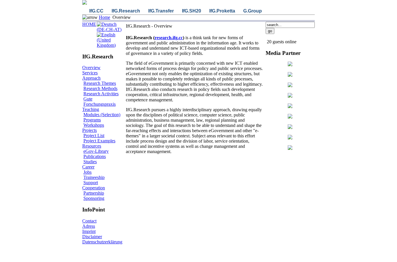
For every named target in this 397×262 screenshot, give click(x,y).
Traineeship (94, 177)
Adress (88, 226)
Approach (91, 78)
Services (90, 72)
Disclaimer (92, 236)
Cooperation (93, 187)
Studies (90, 161)
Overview (91, 67)
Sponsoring (93, 198)
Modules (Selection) (101, 114)
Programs (92, 119)
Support (90, 182)
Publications (94, 156)
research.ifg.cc (169, 37)
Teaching (90, 109)
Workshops (93, 125)
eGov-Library (96, 151)
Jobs (87, 172)
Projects (89, 130)
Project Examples (99, 140)
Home (104, 17)
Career (88, 166)
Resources (91, 145)
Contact (89, 220)
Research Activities (101, 93)
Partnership (93, 193)
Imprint (89, 231)
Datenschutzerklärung (102, 241)
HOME (89, 24)
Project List (93, 135)
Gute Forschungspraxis (99, 101)
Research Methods (100, 88)
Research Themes (99, 83)
